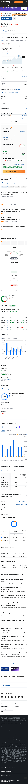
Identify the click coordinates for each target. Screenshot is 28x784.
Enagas (25, 565)
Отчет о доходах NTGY (9, 423)
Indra (14, 565)
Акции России (16, 5)
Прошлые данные (19, 40)
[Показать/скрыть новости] (9, 43)
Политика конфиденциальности (7, 771)
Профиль (7, 40)
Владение (12, 40)
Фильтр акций (9, 5)
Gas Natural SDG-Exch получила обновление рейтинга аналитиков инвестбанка (13, 201)
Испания (25, 509)
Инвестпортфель (5, 709)
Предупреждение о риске (6, 775)
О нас (16, 703)
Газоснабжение (23, 501)
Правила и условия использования (8, 767)
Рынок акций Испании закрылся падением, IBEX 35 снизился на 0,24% (14, 193)
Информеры (3, 711)
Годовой (3, 430)
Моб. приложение (5, 706)
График (8, 37)
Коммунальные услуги (21, 504)
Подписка (24, 76)
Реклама (17, 706)
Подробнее (7, 31)
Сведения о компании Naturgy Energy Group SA (11, 495)
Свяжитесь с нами (19, 709)
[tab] (7, 243)
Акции (2, 5)
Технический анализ (8, 238)
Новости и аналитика (17, 37)
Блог (2, 703)
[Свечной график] (2, 43)
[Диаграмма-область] (4, 43)
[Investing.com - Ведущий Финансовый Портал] (7, 2)
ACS (3, 565)
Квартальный (10, 430)
